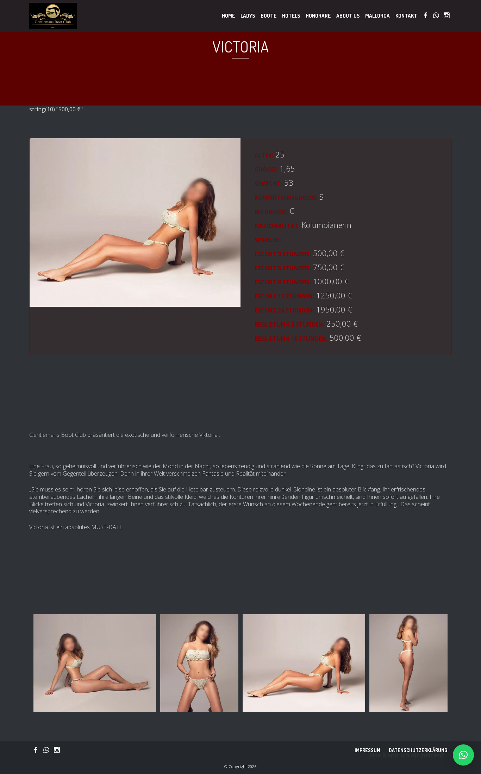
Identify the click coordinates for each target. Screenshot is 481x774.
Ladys (248, 15)
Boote (268, 15)
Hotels (291, 15)
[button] (463, 755)
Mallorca (377, 15)
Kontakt (406, 15)
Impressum (367, 750)
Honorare (318, 15)
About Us (348, 15)
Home (228, 15)
